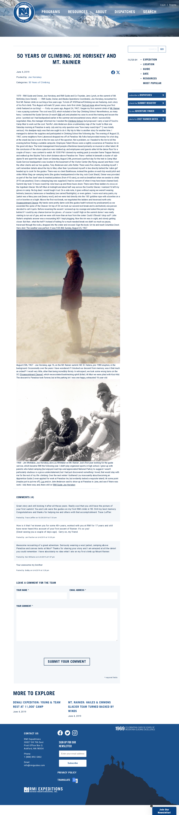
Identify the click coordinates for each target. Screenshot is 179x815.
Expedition (150, 59)
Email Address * (78, 590)
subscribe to (140, 95)
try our (141, 111)
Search (149, 11)
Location (148, 64)
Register (172, 5)
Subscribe (73, 763)
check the (142, 103)
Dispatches (125, 11)
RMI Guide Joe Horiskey (64, 485)
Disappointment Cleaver (27, 203)
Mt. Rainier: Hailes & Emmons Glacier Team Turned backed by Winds (91, 707)
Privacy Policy (67, 772)
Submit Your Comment (67, 661)
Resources (78, 11)
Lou (42, 481)
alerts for (143, 119)
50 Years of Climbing (39, 82)
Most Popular (152, 83)
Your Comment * (24, 605)
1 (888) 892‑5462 (33, 757)
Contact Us (31, 733)
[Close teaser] (151, 806)
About (101, 11)
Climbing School (75, 121)
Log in (163, 5)
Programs (51, 11)
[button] (164, 811)
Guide (146, 69)
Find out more (88, 105)
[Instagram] (74, 733)
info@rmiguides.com (34, 765)
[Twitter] (67, 733)
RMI (59, 114)
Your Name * (22, 590)
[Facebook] (60, 733)
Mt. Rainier (115, 108)
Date (146, 73)
